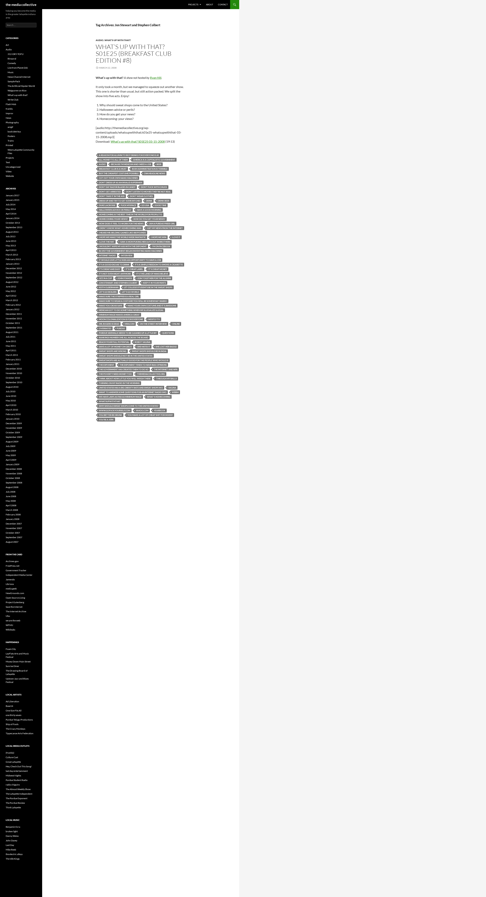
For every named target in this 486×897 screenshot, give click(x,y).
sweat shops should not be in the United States (125, 355)
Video (9, 171)
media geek (11, 588)
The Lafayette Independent (19, 793)
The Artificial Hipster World (21, 86)
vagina (172, 387)
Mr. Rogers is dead (109, 324)
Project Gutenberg (15, 602)
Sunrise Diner (12, 666)
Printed (9, 145)
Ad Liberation (12, 701)
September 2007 (14, 537)
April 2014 (11, 213)
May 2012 (11, 291)
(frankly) (10, 752)
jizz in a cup (105, 278)
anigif (10, 127)
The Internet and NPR (166, 369)
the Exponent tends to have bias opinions (143, 365)
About (209, 4)
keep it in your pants (154, 283)
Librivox (10, 584)
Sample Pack (14, 81)
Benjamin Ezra (13, 826)
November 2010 (14, 373)
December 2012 (14, 268)
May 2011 (11, 345)
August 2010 (12, 386)
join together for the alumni (154, 278)
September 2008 (14, 482)
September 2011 (14, 327)
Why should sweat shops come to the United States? (129, 406)
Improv (9, 113)
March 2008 (12, 510)
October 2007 (13, 532)
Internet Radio (107, 255)
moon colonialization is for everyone (121, 319)
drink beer (163, 200)
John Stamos (124, 278)
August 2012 (12, 282)
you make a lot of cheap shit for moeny (150, 415)
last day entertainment (17, 771)
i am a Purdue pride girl (162, 223)
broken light (12, 831)
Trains (11, 140)
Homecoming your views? (113, 219)
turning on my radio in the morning (119, 383)
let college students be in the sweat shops (148, 287)
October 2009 (13, 432)
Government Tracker (16, 570)
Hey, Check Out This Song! (19, 766)
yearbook (159, 410)
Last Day (10, 845)
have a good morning (149, 210)
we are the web (13, 620)
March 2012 (12, 300)
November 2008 (14, 473)
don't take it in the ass (112, 196)
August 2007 (12, 541)
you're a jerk (106, 419)
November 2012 (14, 272)
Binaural (12, 58)
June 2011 (11, 341)
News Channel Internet (19, 76)
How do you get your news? (149, 219)
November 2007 (14, 528)
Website (10, 176)
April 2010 (11, 405)
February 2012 (13, 304)
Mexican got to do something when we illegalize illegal (131, 310)
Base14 (9, 706)
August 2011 (12, 332)
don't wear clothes (141, 196)
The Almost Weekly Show (18, 789)
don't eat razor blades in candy (117, 187)
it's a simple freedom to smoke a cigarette (159, 264)
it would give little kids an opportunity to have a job (130, 260)
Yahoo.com (142, 410)
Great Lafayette (13, 761)
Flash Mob (11, 104)
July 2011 (10, 336)
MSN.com (129, 324)
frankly (9, 108)
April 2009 (11, 459)
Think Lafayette (13, 807)
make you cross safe (110, 305)
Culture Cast (12, 757)
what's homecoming (158, 397)
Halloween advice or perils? (115, 210)
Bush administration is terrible (149, 169)
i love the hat (106, 241)
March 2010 (12, 409)
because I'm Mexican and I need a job (131, 164)
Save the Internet (14, 606)
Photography (12, 122)
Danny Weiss (12, 836)
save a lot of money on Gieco (115, 346)
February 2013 (13, 259)
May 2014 (11, 209)
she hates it (143, 346)
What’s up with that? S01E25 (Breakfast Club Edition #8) (133, 53)
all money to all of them (113, 159)
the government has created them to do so (123, 369)
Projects (193, 4)
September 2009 (14, 437)
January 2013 (12, 263)
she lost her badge (166, 346)
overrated (105, 328)
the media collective (21, 4)
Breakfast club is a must (113, 169)
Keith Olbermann (108, 287)
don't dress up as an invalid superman (120, 182)
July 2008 (10, 491)
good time (160, 205)
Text (8, 162)
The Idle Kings (13, 858)
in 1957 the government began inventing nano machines (130, 251)
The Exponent (106, 365)
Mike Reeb (11, 849)
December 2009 (14, 423)
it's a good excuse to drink (114, 264)
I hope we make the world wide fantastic (122, 237)
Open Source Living (15, 597)
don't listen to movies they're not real (148, 191)
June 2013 (11, 241)
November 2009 (14, 427)
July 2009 (10, 446)
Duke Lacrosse (107, 205)
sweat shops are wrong (112, 351)
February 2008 (13, 514)
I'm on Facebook (161, 246)
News (8, 117)
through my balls (166, 378)
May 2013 (11, 245)
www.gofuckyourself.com (114, 410)
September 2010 (14, 382)
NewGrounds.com (15, 593)
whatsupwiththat (110, 401)
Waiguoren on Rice (17, 90)
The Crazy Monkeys (15, 728)
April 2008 (11, 505)
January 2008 (12, 519)
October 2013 (13, 222)
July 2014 (10, 204)
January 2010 (12, 418)
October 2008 (13, 478)
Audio (99, 40)
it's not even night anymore (115, 273)
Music (11, 72)
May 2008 (11, 500)
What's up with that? (117, 40)
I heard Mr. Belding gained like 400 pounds (122, 232)
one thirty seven (13, 715)
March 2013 (12, 254)
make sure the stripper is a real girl (119, 296)
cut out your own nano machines (118, 178)
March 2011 (12, 355)
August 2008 (12, 487)
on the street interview (153, 324)
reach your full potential (114, 342)
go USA (145, 205)
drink (149, 200)
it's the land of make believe (152, 273)
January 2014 (12, 218)
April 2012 (11, 295)
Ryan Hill (155, 77)
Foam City (11, 649)
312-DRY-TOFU (16, 54)
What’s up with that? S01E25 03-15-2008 (138, 141)
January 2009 (12, 464)
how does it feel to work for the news (121, 223)
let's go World (130, 292)
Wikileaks (10, 629)
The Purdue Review (15, 802)
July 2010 (10, 391)
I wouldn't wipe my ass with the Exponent (123, 246)
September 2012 (14, 277)
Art (7, 45)
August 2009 (12, 441)
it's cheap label (134, 269)
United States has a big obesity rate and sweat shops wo (131, 387)
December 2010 (14, 368)
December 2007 (14, 523)
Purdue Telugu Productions (19, 719)
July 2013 (10, 236)
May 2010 (11, 400)
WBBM (175, 392)
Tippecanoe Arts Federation (19, 733)
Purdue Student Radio (17, 780)
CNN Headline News (154, 173)
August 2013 (12, 231)
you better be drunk (110, 415)
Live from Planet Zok (18, 67)
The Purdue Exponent (16, 798)
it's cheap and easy (109, 269)
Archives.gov (12, 561)
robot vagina (142, 342)
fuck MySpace (128, 205)
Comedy (12, 63)
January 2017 (12, 195)
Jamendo (10, 579)
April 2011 (11, 350)
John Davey (11, 840)
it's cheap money (157, 269)
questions (168, 333)
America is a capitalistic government (154, 159)
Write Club (13, 99)
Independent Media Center (19, 574)
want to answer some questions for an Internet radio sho (132, 392)
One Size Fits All (13, 710)
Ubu (8, 616)
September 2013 (14, 227)
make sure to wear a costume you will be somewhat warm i (133, 301)
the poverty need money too (115, 374)
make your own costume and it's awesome (152, 305)
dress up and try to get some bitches (119, 200)
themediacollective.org (151, 374)
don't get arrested (110, 191)
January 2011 (12, 364)
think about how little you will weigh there (125, 378)
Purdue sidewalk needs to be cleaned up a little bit (128, 333)
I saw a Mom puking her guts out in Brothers (145, 241)
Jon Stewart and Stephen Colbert (118, 283)
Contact (223, 4)
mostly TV (154, 319)
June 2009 (11, 450)
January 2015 (12, 200)
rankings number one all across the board (123, 337)
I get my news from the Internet (165, 228)
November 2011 (14, 318)
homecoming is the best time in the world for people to (130, 214)
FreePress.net (12, 565)
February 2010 (13, 414)
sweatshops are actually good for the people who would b (133, 360)
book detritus (14, 131)
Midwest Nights (13, 775)
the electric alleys (14, 854)
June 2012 (11, 286)
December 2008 (14, 468)
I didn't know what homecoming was (120, 228)
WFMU (9, 625)
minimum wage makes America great (119, 314)
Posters (11, 136)
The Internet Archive (16, 611)
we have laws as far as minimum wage (120, 397)
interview (127, 255)
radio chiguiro (13, 784)
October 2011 (13, 323)
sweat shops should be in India (149, 351)
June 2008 (11, 496)
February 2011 (13, 359)
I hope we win (158, 237)
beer (158, 164)
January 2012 (12, 309)
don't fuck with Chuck (154, 187)
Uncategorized (13, 166)
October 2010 (13, 377)
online (176, 324)
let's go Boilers (108, 292)
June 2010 (11, 396)
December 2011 (14, 313)
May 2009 (11, 455)
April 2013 (11, 250)
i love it (176, 237)
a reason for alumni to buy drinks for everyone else (129, 155)
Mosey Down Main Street (18, 661)
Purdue (121, 328)
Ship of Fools (12, 724)
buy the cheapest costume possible (119, 173)
